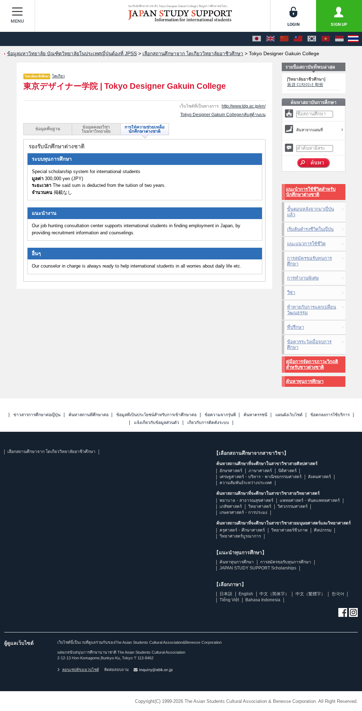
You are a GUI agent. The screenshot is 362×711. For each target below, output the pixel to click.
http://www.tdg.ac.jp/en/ (243, 106)
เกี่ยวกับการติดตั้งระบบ (208, 422)
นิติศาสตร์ (287, 470)
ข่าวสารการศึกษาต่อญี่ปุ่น (36, 415)
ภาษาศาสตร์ (260, 470)
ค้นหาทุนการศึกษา (304, 381)
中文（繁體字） (310, 593)
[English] (270, 39)
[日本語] (256, 39)
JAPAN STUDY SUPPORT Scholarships (258, 568)
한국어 (338, 593)
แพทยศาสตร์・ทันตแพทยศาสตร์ (310, 500)
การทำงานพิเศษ (303, 278)
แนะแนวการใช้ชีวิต (306, 243)
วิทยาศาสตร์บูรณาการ (240, 536)
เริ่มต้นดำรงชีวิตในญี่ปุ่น (310, 229)
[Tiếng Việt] (325, 39)
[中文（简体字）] (284, 39)
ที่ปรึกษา (295, 327)
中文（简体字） (274, 593)
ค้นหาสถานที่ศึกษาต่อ (89, 415)
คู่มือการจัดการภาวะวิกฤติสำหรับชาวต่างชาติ (312, 364)
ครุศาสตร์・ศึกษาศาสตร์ (242, 530)
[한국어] (311, 39)
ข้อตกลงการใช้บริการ (330, 415)
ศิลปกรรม (323, 530)
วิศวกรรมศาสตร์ (293, 506)
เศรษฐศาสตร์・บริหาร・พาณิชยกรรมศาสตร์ (261, 476)
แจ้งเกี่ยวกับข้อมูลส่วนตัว (156, 422)
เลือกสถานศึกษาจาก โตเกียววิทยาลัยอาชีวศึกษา (51, 451)
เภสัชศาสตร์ (231, 506)
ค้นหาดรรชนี (255, 415)
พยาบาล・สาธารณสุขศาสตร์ (246, 500)
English (246, 593)
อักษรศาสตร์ (231, 470)
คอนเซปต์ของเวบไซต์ (80, 669)
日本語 (226, 593)
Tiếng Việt (229, 599)
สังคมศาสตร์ (319, 476)
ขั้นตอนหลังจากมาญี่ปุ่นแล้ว (310, 211)
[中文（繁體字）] (298, 39)
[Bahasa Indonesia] (339, 39)
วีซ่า (291, 292)
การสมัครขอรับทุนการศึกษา (309, 261)
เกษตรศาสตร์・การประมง (243, 512)
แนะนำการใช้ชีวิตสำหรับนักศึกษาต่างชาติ (310, 192)
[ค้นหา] (313, 163)
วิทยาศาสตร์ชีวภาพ (289, 530)
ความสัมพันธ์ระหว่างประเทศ (246, 482)
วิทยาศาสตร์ (259, 506)
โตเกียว (58, 76)
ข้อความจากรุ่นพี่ (220, 415)
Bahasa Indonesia (262, 599)
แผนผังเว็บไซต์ (289, 415)
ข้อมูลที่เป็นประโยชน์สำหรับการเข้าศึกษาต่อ (156, 415)
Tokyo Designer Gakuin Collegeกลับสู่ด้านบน (222, 114)
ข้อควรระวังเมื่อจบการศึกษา (309, 344)
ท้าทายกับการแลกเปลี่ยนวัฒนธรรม (311, 309)
